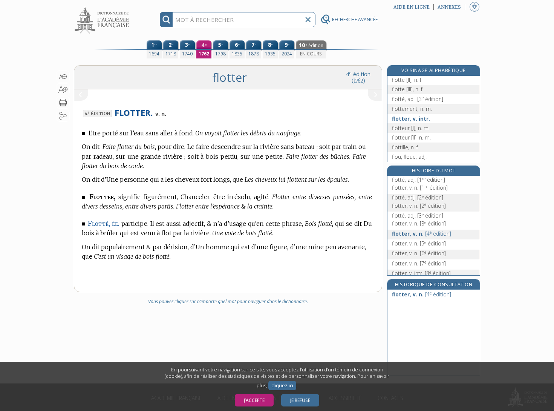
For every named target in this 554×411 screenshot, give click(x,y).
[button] (63, 77)
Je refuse (300, 400)
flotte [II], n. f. (407, 79)
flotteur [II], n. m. (411, 137)
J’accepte (254, 400)
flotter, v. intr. (411, 118)
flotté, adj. (417, 99)
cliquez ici (282, 385)
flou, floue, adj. (409, 156)
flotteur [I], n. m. (411, 128)
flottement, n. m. (412, 108)
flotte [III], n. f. (408, 89)
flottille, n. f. (405, 147)
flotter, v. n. (420, 187)
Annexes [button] (449, 7)
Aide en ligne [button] (411, 7)
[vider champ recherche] (307, 19)
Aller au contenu (103, 6)
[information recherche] (166, 19)
